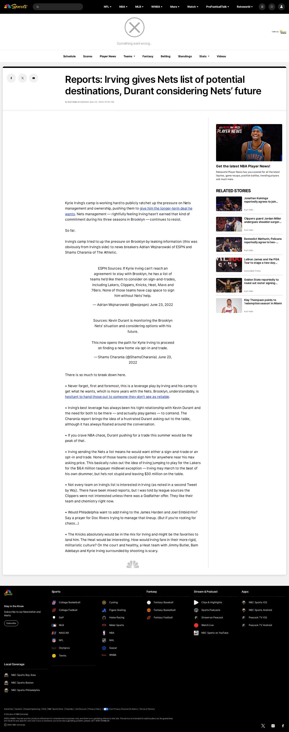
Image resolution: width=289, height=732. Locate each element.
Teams (128, 56)
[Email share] (33, 78)
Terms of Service (147, 709)
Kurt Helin (72, 102)
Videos (221, 56)
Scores (87, 56)
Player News (108, 56)
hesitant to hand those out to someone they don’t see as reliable (117, 397)
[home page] (16, 7)
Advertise (8, 709)
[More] (262, 6)
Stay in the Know (13, 606)
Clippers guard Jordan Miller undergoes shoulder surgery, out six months (263, 220)
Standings (185, 56)
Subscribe (11, 623)
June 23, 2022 (161, 304)
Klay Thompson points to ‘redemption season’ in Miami (263, 301)
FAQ (44, 709)
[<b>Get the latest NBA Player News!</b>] (249, 142)
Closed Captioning (32, 709)
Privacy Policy (94, 709)
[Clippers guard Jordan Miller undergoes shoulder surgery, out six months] (229, 224)
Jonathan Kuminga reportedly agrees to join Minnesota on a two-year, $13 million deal (260, 199)
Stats (202, 56)
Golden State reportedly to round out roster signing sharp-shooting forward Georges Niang (261, 281)
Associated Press (252, 271)
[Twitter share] (22, 78)
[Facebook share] (11, 78)
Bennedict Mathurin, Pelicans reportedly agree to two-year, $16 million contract (263, 240)
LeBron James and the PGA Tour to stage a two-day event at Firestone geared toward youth (261, 261)
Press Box (69, 709)
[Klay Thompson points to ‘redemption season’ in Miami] (229, 305)
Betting (165, 56)
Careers (18, 709)
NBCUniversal (22, 714)
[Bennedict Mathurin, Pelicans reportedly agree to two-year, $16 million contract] (229, 244)
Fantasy (147, 56)
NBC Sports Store (55, 709)
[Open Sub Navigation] (111, 7)
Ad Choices (81, 709)
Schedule (69, 56)
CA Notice (133, 709)
